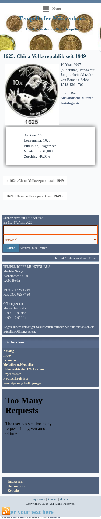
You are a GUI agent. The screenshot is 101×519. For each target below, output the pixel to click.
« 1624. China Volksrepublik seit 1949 (35, 181)
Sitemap (64, 499)
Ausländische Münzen (77, 98)
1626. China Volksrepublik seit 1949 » (35, 196)
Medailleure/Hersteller (18, 365)
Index (7, 355)
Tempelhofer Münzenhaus (52, 18)
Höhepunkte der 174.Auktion (23, 369)
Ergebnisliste (12, 374)
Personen (9, 360)
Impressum (15, 481)
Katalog (8, 351)
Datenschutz (16, 486)
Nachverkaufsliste (15, 378)
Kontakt (13, 491)
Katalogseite (70, 103)
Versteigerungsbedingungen (22, 383)
